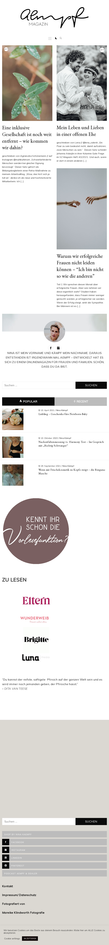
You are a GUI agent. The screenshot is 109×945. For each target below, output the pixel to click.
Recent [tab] (82, 401)
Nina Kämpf (62, 410)
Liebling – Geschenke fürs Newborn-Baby (62, 414)
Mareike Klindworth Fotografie (23, 912)
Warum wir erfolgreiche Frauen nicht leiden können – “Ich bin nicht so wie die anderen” (80, 266)
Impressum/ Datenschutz (19, 895)
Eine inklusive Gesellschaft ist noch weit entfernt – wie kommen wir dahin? (27, 137)
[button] (56, 38)
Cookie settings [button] (12, 938)
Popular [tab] (30, 401)
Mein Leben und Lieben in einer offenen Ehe (80, 130)
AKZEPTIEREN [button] (30, 938)
